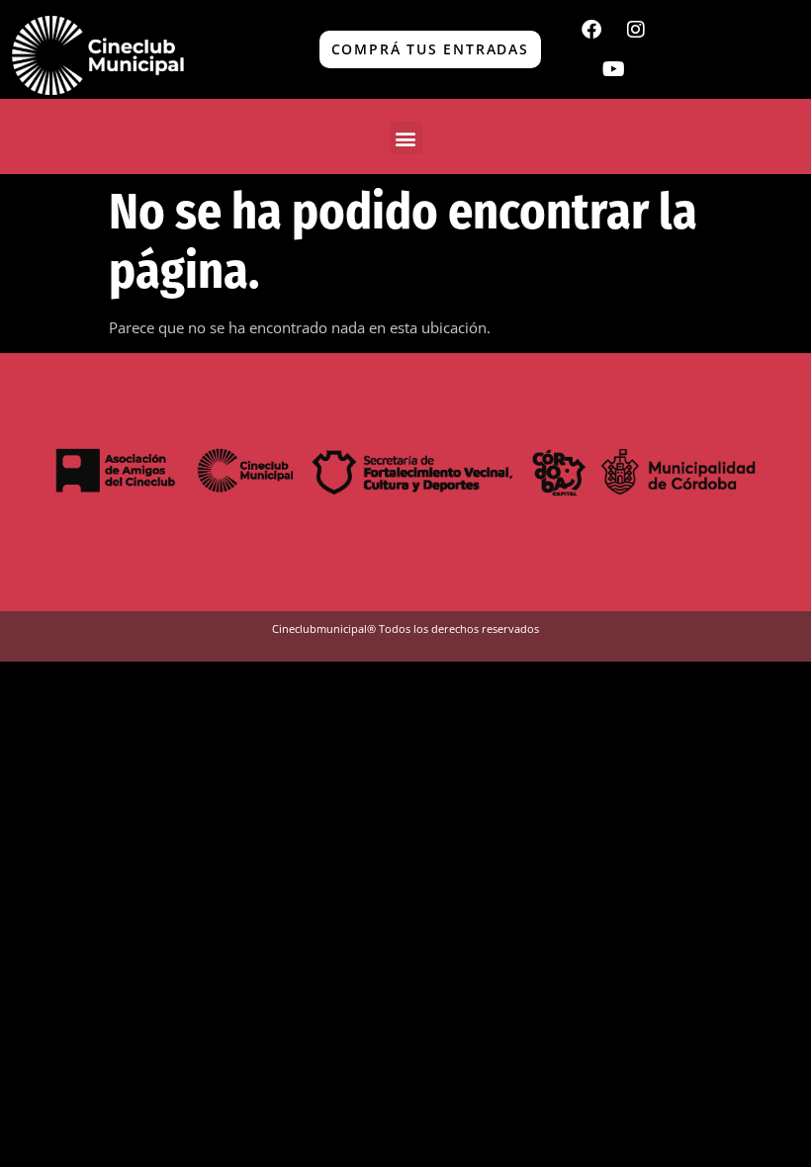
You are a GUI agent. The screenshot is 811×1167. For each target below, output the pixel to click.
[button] (406, 138)
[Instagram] (636, 29)
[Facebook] (591, 29)
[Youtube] (613, 69)
